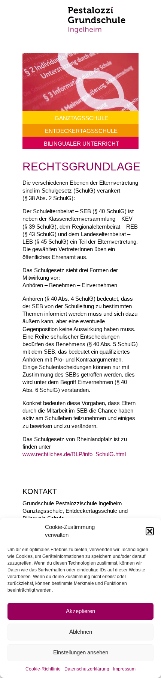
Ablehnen (80, 631)
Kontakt (39, 491)
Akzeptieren (80, 611)
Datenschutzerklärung (86, 669)
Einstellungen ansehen (80, 652)
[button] (150, 531)
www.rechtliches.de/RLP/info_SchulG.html (74, 454)
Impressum (124, 669)
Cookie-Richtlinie (43, 669)
